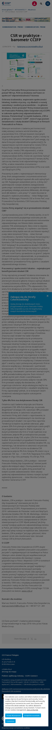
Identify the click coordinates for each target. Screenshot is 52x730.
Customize (10, 721)
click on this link (32, 710)
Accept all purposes (14, 715)
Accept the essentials (32, 715)
